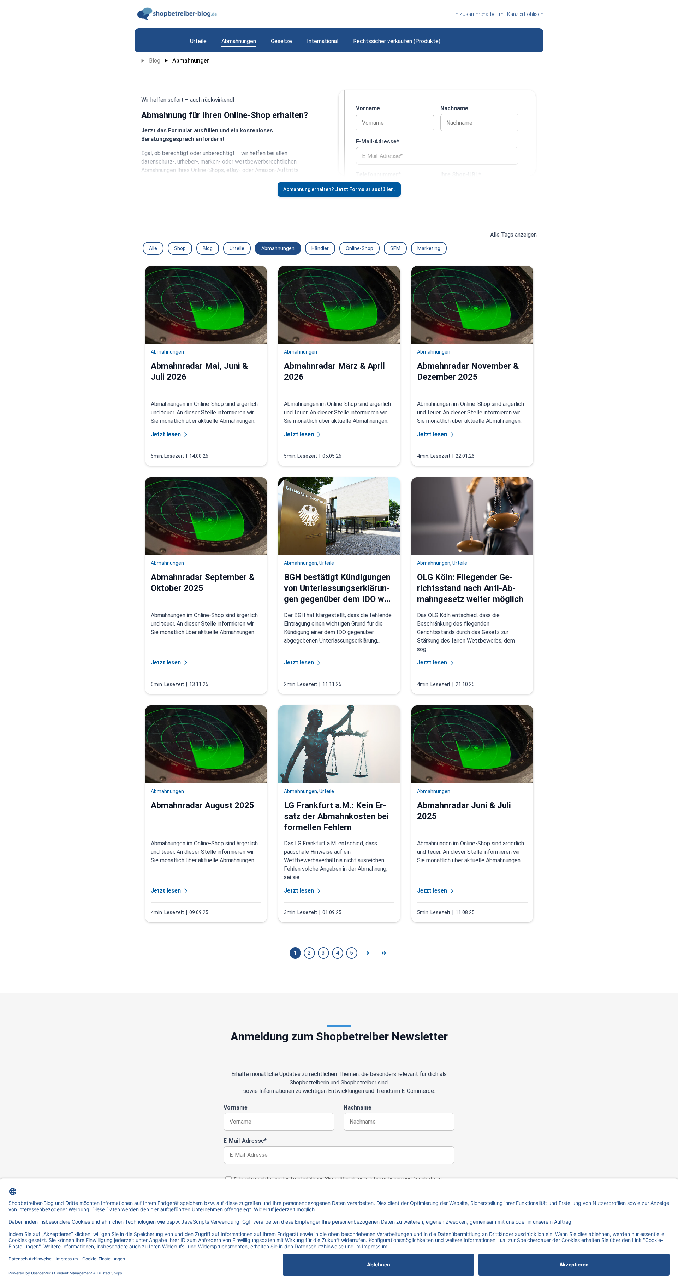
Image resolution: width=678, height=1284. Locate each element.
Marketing (428, 248)
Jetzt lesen (166, 434)
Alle (153, 248)
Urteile (237, 248)
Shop (180, 248)
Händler (320, 248)
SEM (395, 248)
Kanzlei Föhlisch (525, 14)
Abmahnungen (191, 60)
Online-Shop (359, 248)
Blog (154, 60)
